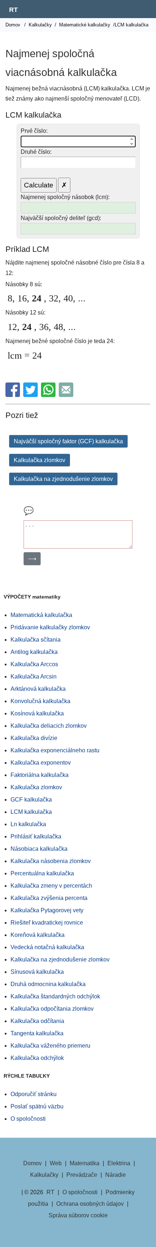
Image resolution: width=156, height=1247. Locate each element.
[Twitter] (31, 395)
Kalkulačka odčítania (37, 1021)
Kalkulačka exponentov (41, 763)
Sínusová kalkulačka (37, 972)
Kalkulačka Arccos (34, 664)
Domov (12, 25)
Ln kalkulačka (28, 824)
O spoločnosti (28, 1119)
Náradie (115, 1175)
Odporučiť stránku (34, 1094)
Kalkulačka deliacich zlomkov (49, 726)
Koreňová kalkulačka (38, 935)
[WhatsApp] (49, 395)
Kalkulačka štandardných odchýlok (55, 996)
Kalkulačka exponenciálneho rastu (55, 750)
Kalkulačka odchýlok (37, 1058)
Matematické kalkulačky (84, 25)
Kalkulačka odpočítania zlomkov (52, 1009)
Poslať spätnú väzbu (37, 1106)
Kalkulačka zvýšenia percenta (49, 898)
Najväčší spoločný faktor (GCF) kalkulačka (68, 441)
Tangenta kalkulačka (37, 1033)
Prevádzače (81, 1175)
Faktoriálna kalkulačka (40, 775)
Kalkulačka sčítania (36, 640)
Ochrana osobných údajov (90, 1204)
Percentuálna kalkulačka (42, 873)
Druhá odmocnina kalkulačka (48, 984)
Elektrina (118, 1163)
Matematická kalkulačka (41, 615)
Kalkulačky (40, 25)
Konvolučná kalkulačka (40, 701)
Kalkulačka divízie (34, 738)
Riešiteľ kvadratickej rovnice (47, 923)
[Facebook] (13, 395)
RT (13, 9)
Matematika (84, 1163)
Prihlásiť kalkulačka (36, 836)
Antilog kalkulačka (34, 652)
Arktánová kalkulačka (38, 689)
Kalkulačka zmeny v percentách (51, 886)
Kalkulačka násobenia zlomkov (51, 861)
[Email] (67, 395)
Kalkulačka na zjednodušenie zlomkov (63, 479)
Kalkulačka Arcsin (34, 676)
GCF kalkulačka (31, 799)
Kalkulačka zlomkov (39, 460)
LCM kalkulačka (31, 812)
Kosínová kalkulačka (37, 713)
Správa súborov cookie (78, 1215)
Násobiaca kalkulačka (39, 849)
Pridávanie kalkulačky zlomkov (50, 627)
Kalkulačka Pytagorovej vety (47, 910)
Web (56, 1163)
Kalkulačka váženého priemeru (50, 1046)
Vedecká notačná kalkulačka (47, 947)
